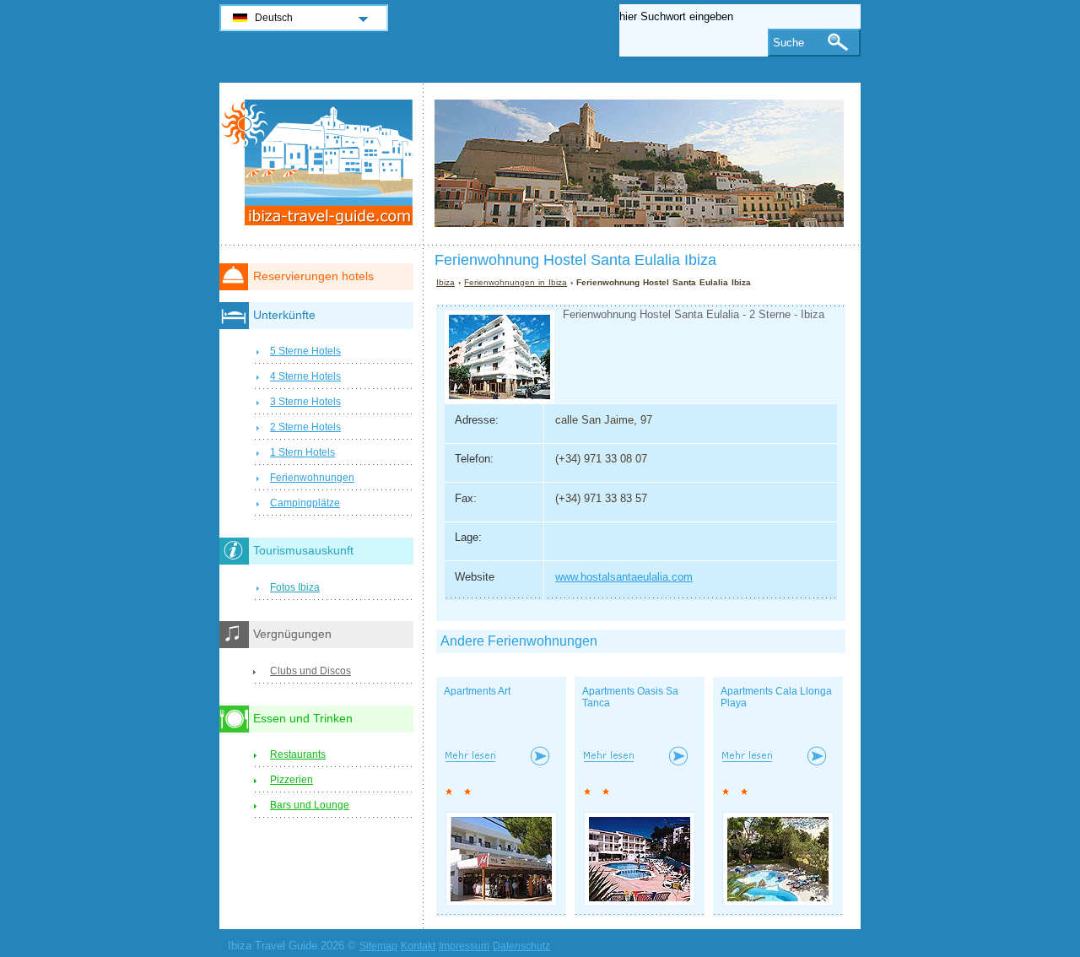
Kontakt (418, 946)
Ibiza (445, 282)
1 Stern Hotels (302, 452)
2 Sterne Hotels (305, 427)
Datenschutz (521, 946)
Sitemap (378, 946)
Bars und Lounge (309, 805)
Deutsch (274, 18)
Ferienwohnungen (312, 478)
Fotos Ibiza (295, 587)
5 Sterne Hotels (305, 351)
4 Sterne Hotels (305, 376)
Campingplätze (305, 503)
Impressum (464, 946)
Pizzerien (291, 780)
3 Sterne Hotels (305, 402)
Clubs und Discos (310, 671)
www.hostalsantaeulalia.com (624, 576)
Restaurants (298, 754)
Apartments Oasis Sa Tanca (630, 697)
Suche (788, 42)
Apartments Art (477, 691)
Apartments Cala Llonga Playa (776, 697)
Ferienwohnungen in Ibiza (515, 282)
